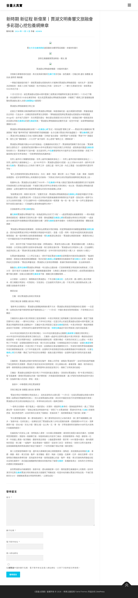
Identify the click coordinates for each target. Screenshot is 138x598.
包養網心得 (72, 194)
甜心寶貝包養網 (20, 267)
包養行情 (51, 74)
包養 (52, 150)
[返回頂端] (126, 585)
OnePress (100, 591)
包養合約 (59, 279)
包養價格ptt (30, 100)
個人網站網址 (12, 553)
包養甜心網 (43, 129)
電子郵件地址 (13, 542)
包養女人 (78, 259)
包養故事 (90, 147)
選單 (129, 5)
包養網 (84, 132)
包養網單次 (70, 333)
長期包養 (90, 229)
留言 (9, 497)
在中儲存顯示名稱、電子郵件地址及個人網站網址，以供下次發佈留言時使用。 (43, 567)
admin (39, 31)
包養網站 (21, 121)
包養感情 (33, 121)
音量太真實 (14, 5)
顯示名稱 (11, 530)
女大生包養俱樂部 (36, 48)
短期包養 (55, 328)
